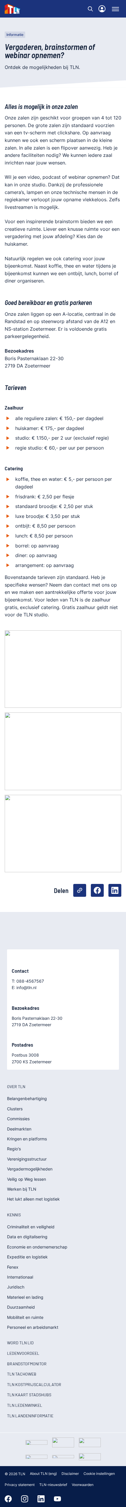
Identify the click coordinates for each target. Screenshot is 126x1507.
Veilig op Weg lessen (26, 1179)
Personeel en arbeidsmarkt (32, 1327)
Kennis (14, 1214)
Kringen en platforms (27, 1138)
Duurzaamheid (21, 1307)
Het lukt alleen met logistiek (33, 1198)
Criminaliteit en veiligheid (31, 1226)
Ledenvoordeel (23, 1353)
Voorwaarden (82, 1484)
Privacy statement (20, 1484)
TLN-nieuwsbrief (53, 1484)
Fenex (12, 1267)
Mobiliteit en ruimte (25, 1317)
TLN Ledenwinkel (24, 1405)
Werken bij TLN (21, 1189)
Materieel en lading (25, 1297)
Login (102, 9)
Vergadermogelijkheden (29, 1168)
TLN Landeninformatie (30, 1415)
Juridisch (15, 1286)
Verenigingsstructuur (27, 1158)
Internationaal (20, 1276)
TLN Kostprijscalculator (34, 1384)
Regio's (14, 1148)
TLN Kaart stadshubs (29, 1394)
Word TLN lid (20, 1342)
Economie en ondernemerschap (37, 1246)
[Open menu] (115, 9)
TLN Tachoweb (21, 1373)
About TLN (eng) (43, 1473)
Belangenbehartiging (27, 1098)
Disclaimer (70, 1473)
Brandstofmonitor (27, 1363)
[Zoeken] (90, 9)
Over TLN (16, 1086)
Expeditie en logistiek (27, 1256)
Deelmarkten (19, 1128)
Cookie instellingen (99, 1473)
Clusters (15, 1108)
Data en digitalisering (27, 1236)
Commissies (18, 1118)
